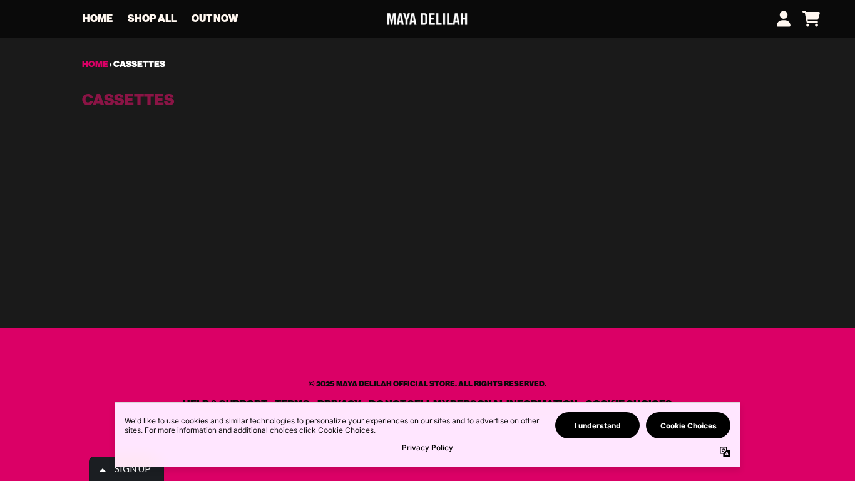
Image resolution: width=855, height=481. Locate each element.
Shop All (152, 18)
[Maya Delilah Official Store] (427, 19)
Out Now (215, 18)
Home (98, 18)
